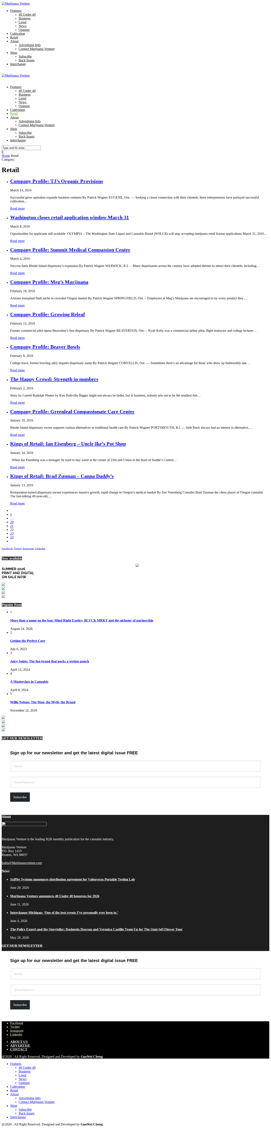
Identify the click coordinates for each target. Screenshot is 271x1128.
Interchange (18, 64)
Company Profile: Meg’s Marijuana (49, 282)
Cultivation (17, 33)
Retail (14, 37)
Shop (13, 52)
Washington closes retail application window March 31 (69, 217)
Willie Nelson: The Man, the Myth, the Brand (42, 702)
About (14, 41)
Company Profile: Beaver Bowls (45, 347)
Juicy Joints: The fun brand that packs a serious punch (49, 661)
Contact (18, 1049)
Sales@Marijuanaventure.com (22, 863)
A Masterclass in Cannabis (29, 681)
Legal (22, 22)
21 (12, 526)
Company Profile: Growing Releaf (47, 314)
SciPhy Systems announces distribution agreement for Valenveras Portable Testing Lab (72, 879)
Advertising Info (30, 45)
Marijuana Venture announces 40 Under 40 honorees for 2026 (54, 896)
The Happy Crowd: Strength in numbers (54, 379)
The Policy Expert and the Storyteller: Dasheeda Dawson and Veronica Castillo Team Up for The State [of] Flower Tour (96, 929)
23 (12, 533)
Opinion (24, 30)
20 (12, 522)
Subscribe (25, 56)
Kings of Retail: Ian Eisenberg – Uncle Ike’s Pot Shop (68, 443)
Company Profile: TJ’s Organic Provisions (56, 181)
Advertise (20, 1045)
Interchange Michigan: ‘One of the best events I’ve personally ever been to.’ (64, 912)
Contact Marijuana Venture (37, 49)
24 (12, 537)
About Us (19, 1042)
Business (24, 18)
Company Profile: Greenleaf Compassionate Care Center (72, 411)
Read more (17, 208)
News (22, 26)
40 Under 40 (27, 14)
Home (6, 156)
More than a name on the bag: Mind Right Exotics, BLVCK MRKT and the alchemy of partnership (81, 620)
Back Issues (27, 60)
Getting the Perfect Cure (27, 641)
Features (15, 10)
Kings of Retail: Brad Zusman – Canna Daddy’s (62, 476)
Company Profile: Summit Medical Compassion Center (70, 250)
